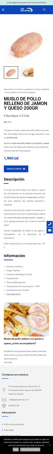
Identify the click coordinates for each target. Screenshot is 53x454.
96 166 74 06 (13, 405)
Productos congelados (24, 89)
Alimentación (9, 89)
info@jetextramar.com (19, 399)
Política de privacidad (14, 424)
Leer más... (8, 362)
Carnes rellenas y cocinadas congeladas (20, 92)
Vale (15, 449)
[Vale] (49, 445)
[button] (16, 168)
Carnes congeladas (41, 89)
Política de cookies (12, 435)
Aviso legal (8, 430)
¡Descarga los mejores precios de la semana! (26, 2)
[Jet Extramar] (26, 10)
